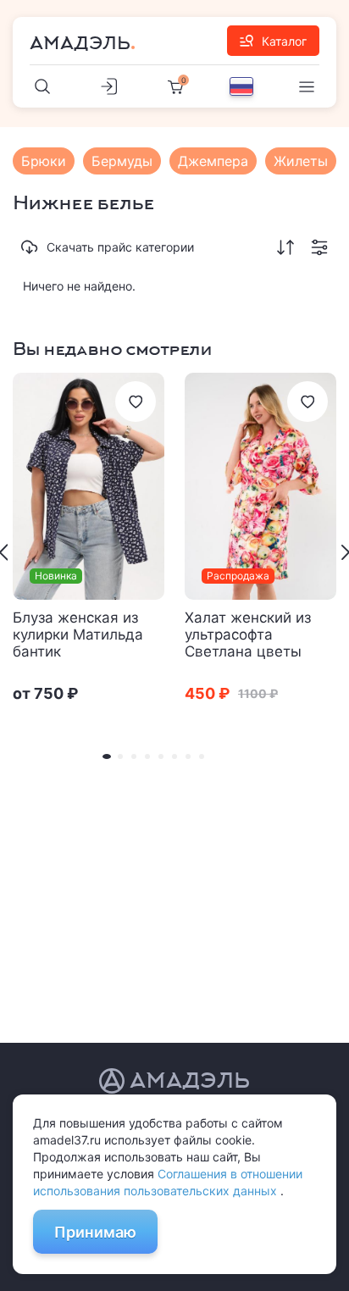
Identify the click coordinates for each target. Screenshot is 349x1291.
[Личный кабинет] (109, 86)
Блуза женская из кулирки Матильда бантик (78, 634)
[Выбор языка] (241, 86)
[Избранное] (135, 401)
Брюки (43, 160)
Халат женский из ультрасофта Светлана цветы (248, 634)
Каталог (284, 41)
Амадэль (80, 43)
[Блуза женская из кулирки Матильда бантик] (88, 487)
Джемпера (213, 160)
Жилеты (301, 160)
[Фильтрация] (319, 247)
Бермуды (121, 160)
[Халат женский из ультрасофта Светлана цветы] (260, 487)
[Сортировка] (285, 247)
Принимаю (95, 1232)
